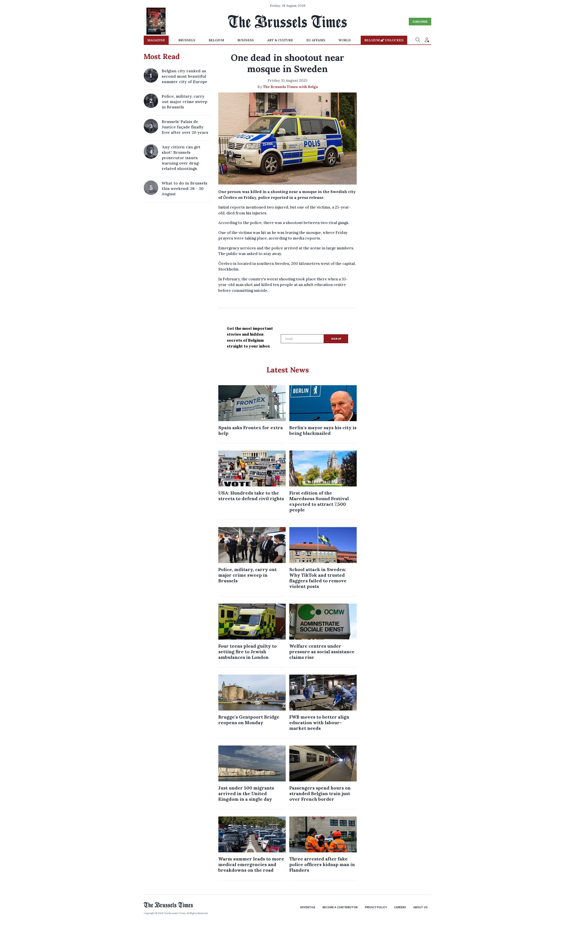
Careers (400, 907)
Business (245, 40)
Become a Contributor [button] (340, 907)
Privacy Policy (376, 907)
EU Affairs (315, 40)
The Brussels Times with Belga (290, 86)
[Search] (417, 40)
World (344, 40)
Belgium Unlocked (384, 40)
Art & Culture (280, 40)
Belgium (216, 40)
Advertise (307, 907)
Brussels (186, 40)
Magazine (156, 40)
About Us (420, 907)
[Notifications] (426, 40)
